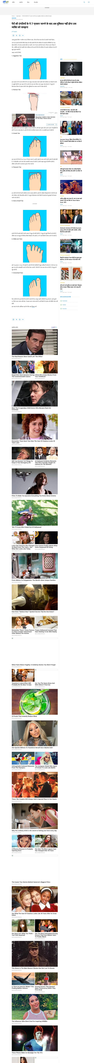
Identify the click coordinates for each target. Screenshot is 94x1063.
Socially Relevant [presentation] (65, 107)
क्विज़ (28, 2)
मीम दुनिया (36, 2)
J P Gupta (14, 31)
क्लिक (33, 306)
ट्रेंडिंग (13, 2)
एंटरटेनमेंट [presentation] (62, 196)
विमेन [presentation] (61, 137)
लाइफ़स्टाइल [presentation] (62, 78)
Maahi (61, 115)
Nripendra (62, 86)
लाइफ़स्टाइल (18, 16)
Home (13, 16)
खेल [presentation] (61, 166)
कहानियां (21, 2)
